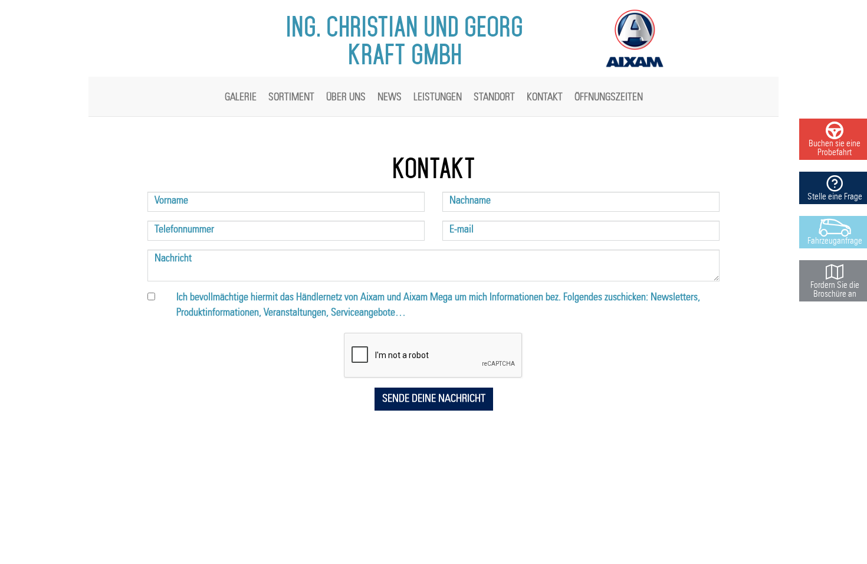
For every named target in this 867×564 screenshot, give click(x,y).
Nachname (470, 200)
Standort (494, 97)
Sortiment (291, 97)
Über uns (346, 97)
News (389, 97)
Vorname (171, 200)
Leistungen (437, 97)
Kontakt (545, 97)
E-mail (461, 229)
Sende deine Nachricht (433, 399)
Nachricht (173, 258)
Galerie (241, 97)
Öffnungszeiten (608, 97)
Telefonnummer (184, 229)
